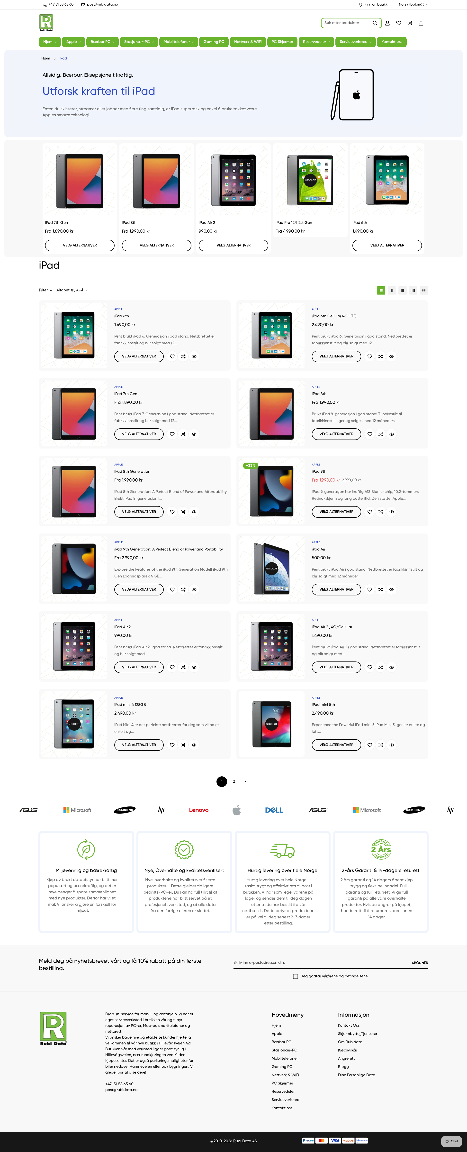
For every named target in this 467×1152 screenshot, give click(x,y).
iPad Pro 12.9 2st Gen (294, 223)
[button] (421, 23)
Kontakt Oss (348, 1026)
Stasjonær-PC (137, 42)
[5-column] (424, 290)
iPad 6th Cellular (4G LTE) (334, 316)
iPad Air (318, 549)
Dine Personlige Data (356, 1075)
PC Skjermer (282, 42)
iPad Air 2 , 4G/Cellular (332, 627)
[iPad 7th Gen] (80, 180)
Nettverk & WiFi (248, 42)
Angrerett (346, 1059)
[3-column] (402, 290)
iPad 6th (359, 223)
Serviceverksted (354, 42)
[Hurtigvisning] (194, 356)
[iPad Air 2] (233, 180)
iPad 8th (129, 223)
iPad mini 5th (323, 705)
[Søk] (375, 23)
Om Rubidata (350, 1042)
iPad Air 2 (207, 223)
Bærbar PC (100, 42)
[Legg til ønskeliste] (172, 356)
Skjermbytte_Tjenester (357, 1034)
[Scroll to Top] (457, 1125)
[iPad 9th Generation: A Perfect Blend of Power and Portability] (74, 568)
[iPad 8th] (156, 180)
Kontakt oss (391, 42)
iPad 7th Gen (56, 223)
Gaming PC (214, 42)
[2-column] (392, 290)
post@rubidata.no (121, 1090)
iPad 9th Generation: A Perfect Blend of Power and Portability (168, 549)
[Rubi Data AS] (46, 23)
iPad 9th (319, 472)
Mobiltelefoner (177, 42)
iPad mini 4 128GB (130, 705)
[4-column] (413, 290)
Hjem (48, 42)
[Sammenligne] (183, 356)
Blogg (343, 1067)
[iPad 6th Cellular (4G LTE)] (272, 335)
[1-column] (381, 290)
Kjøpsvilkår (347, 1051)
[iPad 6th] (387, 180)
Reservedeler (314, 42)
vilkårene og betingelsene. (345, 976)
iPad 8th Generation (132, 472)
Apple (71, 42)
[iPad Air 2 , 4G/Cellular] (272, 646)
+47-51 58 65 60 (119, 1084)
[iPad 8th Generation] (74, 491)
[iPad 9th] (272, 491)
